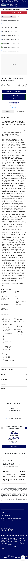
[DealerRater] (11, 529)
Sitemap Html (16, 556)
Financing (16, 535)
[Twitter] (5, 529)
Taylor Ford (2, 556)
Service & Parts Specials (10, 543)
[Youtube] (8, 529)
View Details (14, 446)
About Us (22, 538)
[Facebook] (2, 529)
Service (10, 535)
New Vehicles (4, 538)
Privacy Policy (5, 556)
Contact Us (7, 515)
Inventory (4, 535)
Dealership (23, 535)
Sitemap (12, 556)
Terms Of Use (9, 556)
